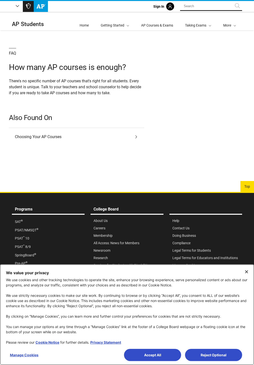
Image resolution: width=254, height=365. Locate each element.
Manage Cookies (24, 355)
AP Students (28, 24)
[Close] (246, 271)
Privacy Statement (105, 342)
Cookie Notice (47, 342)
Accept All (152, 355)
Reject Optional (213, 355)
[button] (229, 21)
